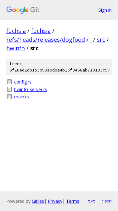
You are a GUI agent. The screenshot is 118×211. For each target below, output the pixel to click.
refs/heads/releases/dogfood (45, 39)
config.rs (22, 82)
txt (91, 201)
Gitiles (38, 201)
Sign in (105, 10)
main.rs (21, 97)
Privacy (55, 201)
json (107, 201)
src (101, 39)
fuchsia (16, 30)
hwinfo (15, 48)
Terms (72, 201)
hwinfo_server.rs (30, 89)
